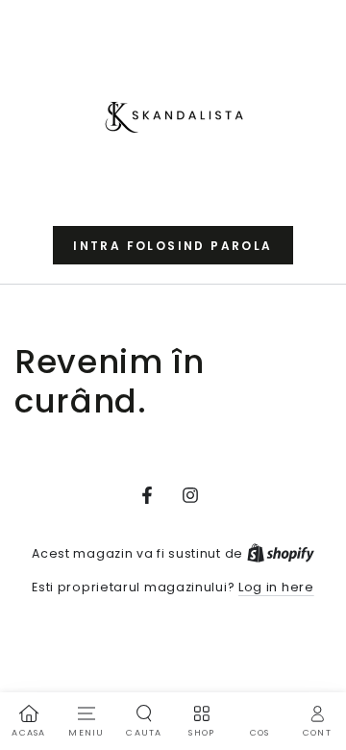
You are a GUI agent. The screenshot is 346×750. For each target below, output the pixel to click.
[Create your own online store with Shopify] (280, 553)
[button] (172, 245)
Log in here (276, 587)
